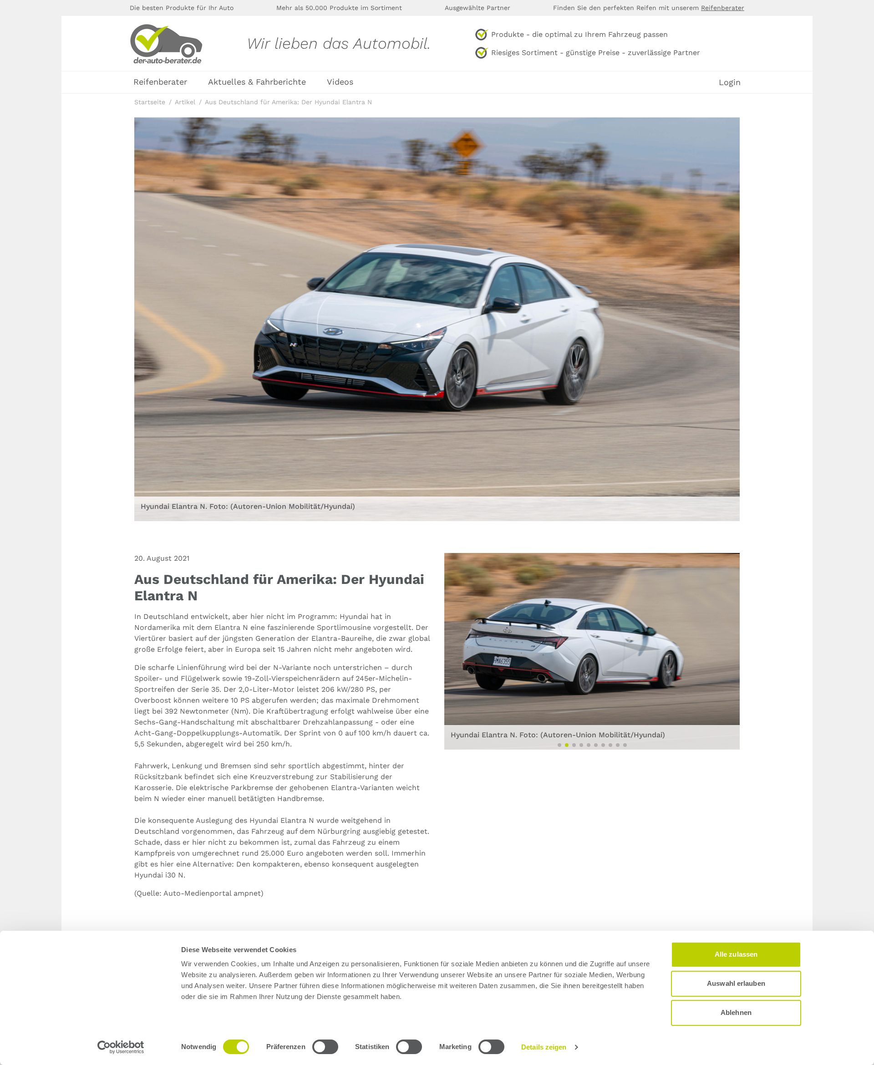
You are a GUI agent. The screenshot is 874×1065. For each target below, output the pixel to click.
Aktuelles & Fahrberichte (257, 81)
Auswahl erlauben (736, 983)
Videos (340, 81)
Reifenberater (722, 7)
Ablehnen (736, 1012)
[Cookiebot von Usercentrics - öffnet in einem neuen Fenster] (121, 1047)
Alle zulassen (736, 954)
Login (730, 82)
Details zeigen (543, 1047)
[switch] (325, 1047)
